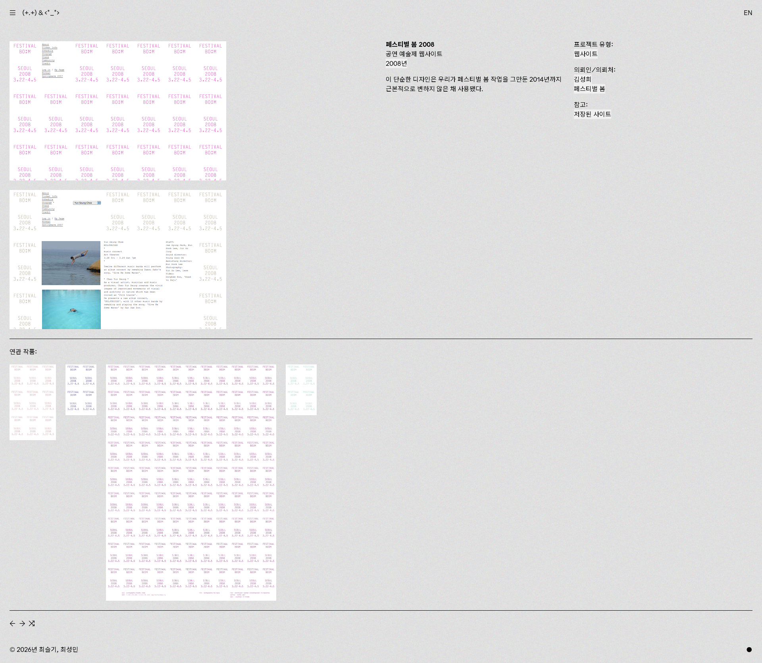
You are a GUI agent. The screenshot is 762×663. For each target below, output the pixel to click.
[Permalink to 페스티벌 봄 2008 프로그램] (33, 402)
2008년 (396, 63)
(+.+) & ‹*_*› (41, 13)
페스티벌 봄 (589, 89)
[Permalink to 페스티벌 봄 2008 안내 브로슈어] (80, 389)
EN (748, 13)
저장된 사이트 (592, 114)
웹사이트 (586, 54)
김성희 (583, 79)
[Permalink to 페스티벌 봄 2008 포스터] (191, 482)
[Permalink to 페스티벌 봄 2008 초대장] (301, 389)
